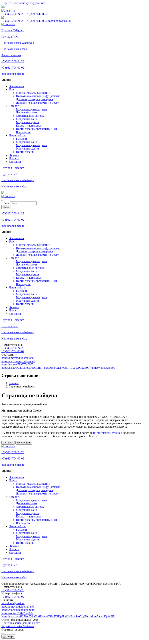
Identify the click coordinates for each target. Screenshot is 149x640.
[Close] (2, 633)
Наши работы (17, 135)
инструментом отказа (106, 432)
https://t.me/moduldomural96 (17, 357)
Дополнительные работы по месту (37, 102)
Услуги (13, 89)
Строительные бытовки (30, 115)
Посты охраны (25, 151)
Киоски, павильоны (28, 125)
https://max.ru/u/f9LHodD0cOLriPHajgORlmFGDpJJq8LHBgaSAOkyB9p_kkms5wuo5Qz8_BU (58, 367)
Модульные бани (26, 119)
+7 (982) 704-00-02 (36, 13)
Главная (14, 383)
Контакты (15, 161)
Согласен (8, 442)
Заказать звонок (11, 55)
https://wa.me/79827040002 (17, 364)
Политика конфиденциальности (21, 623)
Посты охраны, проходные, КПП (36, 128)
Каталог (14, 105)
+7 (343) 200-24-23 (12, 13)
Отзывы (14, 155)
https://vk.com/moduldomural (18, 361)
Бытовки (21, 138)
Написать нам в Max (14, 49)
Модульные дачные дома (31, 109)
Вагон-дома (23, 132)
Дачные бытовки (26, 112)
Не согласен (24, 442)
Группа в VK (9, 36)
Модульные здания (27, 122)
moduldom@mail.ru (59, 20)
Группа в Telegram (12, 30)
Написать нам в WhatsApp (17, 42)
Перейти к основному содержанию (23, 3)
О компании (16, 86)
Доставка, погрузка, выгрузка (34, 99)
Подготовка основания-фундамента (38, 96)
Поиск (5, 203)
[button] (3, 7)
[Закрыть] (2, 200)
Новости (14, 158)
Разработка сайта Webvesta (17, 626)
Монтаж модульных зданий (33, 92)
